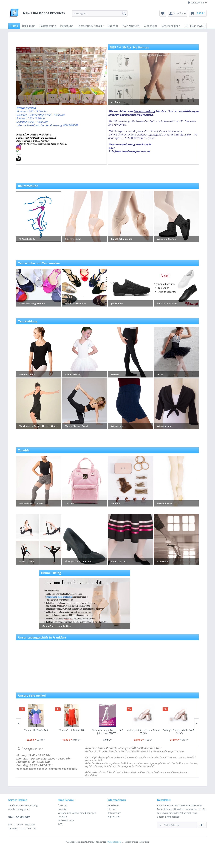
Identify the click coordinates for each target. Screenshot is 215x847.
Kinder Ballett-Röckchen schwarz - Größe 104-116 (179, 732)
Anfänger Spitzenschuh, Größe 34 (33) (143, 732)
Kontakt (62, 809)
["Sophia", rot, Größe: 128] (35, 715)
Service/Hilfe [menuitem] (197, 2)
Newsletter (113, 805)
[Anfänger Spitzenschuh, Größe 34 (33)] (143, 715)
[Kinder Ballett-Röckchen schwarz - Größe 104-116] (179, 715)
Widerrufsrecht (66, 820)
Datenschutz (114, 812)
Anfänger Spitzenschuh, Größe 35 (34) (107, 732)
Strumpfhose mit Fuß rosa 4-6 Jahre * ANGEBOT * (71, 732)
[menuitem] (99, 13)
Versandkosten (114, 842)
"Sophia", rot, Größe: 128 (36, 730)
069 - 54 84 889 (19, 817)
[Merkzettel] (162, 13)
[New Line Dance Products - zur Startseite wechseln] (14, 13)
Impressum (113, 816)
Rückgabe (63, 816)
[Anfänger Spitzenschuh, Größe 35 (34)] (107, 715)
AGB (60, 824)
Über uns (63, 805)
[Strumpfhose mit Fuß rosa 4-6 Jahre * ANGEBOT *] (71, 715)
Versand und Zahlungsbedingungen (77, 812)
